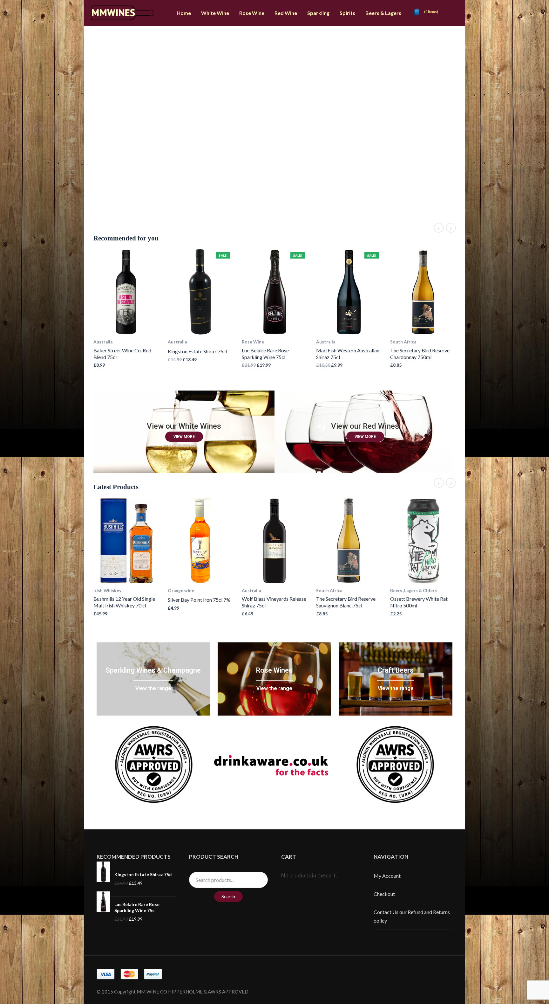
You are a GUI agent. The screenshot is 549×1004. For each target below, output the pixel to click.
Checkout (384, 894)
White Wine (215, 13)
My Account (387, 876)
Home (184, 13)
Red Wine (285, 13)
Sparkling (318, 13)
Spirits (347, 13)
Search (228, 896)
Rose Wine (251, 13)
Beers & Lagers (383, 13)
